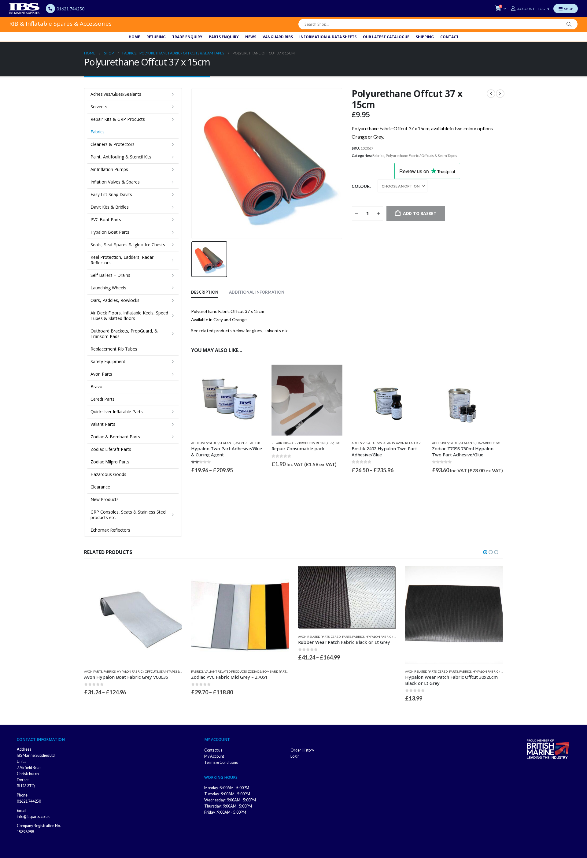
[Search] (569, 24)
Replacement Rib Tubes (113, 349)
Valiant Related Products (226, 671)
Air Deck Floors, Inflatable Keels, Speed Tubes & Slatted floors (129, 315)
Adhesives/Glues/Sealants (212, 443)
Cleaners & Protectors (112, 144)
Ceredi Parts (102, 399)
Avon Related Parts (251, 443)
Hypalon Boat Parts (109, 232)
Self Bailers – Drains (110, 275)
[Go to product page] (226, 400)
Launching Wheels (108, 288)
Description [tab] (204, 292)
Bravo (96, 386)
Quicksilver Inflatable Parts (116, 411)
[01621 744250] (50, 9)
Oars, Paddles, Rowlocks (114, 300)
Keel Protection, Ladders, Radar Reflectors (121, 260)
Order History (302, 750)
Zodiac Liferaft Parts (110, 449)
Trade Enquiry (187, 36)
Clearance (100, 487)
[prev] (491, 93)
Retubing (156, 36)
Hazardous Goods (491, 443)
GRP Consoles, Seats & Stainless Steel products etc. (128, 514)
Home (134, 36)
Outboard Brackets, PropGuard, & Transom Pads (124, 333)
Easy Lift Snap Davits (111, 194)
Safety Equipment (107, 361)
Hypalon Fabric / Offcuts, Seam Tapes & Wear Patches (160, 671)
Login (295, 756)
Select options (252, 374)
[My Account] (522, 8)
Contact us (213, 750)
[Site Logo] (24, 8)
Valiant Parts (102, 424)
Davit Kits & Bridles (109, 207)
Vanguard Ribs (278, 36)
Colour (361, 186)
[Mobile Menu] (565, 8)
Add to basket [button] (332, 374)
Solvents (98, 107)
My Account (214, 756)
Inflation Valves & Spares (115, 182)
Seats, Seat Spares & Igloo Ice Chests (127, 244)
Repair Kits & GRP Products (293, 443)
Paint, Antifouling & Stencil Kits (120, 157)
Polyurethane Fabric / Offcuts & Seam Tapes (421, 155)
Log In (543, 9)
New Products (104, 499)
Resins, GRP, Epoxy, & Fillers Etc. (341, 443)
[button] (485, 552)
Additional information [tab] (256, 292)
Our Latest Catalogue (386, 36)
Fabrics (378, 155)
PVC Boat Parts (105, 219)
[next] (500, 93)
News (250, 36)
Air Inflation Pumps (109, 169)
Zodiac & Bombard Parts (115, 437)
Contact (449, 36)
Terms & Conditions (221, 762)
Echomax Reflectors (110, 530)
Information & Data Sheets (327, 36)
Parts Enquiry (224, 36)
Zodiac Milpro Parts (109, 462)
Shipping (425, 36)
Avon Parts (101, 374)
